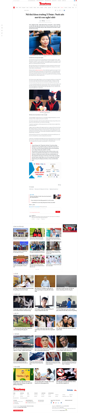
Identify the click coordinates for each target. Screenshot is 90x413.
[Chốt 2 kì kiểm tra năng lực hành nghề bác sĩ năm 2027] (53, 259)
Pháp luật (41, 7)
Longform (43, 393)
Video (73, 7)
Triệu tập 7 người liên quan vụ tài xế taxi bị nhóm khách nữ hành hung (22, 309)
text (58, 10)
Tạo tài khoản (37, 206)
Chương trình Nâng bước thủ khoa (43, 111)
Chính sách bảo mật (68, 400)
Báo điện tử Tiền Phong (45, 4)
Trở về (2, 36)
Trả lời (38, 219)
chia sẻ (56, 10)
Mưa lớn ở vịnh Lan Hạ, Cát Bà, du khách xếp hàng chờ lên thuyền (65, 289)
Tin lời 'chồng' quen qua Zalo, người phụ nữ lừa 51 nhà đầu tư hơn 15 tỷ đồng (66, 309)
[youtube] (76, 0)
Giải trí (59, 7)
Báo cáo (43, 219)
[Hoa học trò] (75, 390)
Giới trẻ (38, 7)
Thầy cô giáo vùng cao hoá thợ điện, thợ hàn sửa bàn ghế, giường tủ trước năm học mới (53, 252)
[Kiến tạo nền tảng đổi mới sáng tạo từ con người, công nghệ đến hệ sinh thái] (37, 245)
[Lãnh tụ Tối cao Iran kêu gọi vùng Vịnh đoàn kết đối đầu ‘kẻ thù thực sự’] (20, 356)
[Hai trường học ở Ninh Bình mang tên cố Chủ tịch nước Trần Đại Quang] (20, 232)
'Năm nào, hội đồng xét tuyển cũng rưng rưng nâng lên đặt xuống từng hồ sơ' (40, 197)
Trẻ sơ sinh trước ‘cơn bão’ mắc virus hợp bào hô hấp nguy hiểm (44, 382)
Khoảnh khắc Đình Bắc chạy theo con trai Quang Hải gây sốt (22, 328)
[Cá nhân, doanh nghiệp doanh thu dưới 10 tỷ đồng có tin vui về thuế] (23, 281)
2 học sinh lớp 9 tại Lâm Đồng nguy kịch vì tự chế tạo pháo (42, 200)
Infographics (51, 393)
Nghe (2, 25)
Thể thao (45, 7)
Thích (33, 219)
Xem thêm (76, 7)
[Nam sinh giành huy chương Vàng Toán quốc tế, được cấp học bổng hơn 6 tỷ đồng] (53, 232)
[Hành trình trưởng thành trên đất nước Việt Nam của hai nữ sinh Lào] (37, 232)
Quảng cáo (64, 0)
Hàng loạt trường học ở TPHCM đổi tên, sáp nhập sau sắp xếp (20, 252)
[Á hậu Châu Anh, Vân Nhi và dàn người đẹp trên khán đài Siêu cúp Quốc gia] (45, 321)
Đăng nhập (31, 206)
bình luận (62, 10)
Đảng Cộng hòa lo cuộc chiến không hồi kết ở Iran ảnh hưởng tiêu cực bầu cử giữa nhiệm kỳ (53, 363)
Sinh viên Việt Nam (48, 0)
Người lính (49, 7)
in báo (60, 10)
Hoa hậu (69, 7)
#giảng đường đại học (54, 189)
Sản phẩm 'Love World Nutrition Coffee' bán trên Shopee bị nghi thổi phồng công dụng (22, 383)
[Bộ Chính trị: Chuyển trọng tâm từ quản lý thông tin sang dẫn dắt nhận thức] (45, 281)
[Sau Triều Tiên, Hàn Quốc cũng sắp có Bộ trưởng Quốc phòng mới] (45, 342)
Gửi (57, 211)
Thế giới (35, 7)
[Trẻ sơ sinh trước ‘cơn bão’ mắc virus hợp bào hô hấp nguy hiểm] (45, 374)
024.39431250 (16, 403)
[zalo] (59, 403)
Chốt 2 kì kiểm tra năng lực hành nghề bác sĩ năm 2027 (53, 265)
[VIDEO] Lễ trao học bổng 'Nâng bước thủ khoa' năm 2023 (43, 202)
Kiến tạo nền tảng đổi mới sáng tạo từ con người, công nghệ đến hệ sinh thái (37, 252)
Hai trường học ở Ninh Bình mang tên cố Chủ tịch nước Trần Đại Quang (20, 238)
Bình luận (2, 33)
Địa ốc (27, 7)
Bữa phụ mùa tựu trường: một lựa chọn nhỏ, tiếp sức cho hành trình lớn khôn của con (37, 265)
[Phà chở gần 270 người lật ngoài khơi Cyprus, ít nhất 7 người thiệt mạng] (23, 342)
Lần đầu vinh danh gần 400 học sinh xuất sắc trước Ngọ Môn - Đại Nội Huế (20, 265)
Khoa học (66, 7)
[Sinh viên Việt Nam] (70, 390)
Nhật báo (22, 393)
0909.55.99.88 (29, 401)
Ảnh (28, 393)
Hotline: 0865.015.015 (31, 0)
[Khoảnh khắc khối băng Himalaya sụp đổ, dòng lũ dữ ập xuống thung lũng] (37, 356)
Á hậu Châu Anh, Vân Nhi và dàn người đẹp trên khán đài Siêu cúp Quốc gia (45, 329)
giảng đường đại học (39, 70)
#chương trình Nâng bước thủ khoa (41, 189)
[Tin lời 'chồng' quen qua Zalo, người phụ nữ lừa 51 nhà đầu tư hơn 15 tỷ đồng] (66, 302)
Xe (52, 7)
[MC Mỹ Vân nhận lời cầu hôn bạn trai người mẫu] (66, 321)
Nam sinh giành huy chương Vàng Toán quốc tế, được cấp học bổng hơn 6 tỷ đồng (53, 239)
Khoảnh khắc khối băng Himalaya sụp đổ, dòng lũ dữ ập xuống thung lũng (36, 363)
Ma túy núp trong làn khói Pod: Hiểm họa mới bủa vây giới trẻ (66, 382)
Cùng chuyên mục (18, 226)
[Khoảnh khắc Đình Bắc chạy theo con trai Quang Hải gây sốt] (23, 321)
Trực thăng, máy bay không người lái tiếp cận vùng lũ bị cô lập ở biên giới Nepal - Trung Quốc (69, 363)
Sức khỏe (31, 7)
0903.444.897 (41, 401)
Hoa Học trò (54, 0)
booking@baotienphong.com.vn (31, 402)
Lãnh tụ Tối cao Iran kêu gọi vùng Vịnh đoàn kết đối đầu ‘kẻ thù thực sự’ (20, 362)
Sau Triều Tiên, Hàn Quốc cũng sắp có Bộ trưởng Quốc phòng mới (45, 349)
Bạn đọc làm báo (18, 410)
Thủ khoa (31, 55)
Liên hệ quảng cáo (29, 400)
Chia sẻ (2, 28)
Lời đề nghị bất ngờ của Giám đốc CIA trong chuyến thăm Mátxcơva (66, 349)
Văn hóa (55, 7)
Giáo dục (62, 7)
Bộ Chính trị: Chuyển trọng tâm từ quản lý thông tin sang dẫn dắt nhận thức (44, 290)
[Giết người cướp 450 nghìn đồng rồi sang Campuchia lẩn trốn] (45, 302)
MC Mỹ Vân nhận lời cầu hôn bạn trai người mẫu (66, 328)
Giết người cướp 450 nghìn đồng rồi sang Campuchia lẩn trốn (44, 309)
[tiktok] (56, 402)
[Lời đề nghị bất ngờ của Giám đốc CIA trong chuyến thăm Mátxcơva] (66, 342)
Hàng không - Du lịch (65, 396)
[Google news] (61, 403)
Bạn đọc (56, 396)
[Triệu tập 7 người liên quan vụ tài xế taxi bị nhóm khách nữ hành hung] (23, 302)
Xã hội (17, 7)
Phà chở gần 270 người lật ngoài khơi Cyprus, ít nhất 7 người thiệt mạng (23, 349)
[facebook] (74, 0)
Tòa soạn (59, 0)
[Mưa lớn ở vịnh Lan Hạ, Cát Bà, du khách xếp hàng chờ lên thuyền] (66, 281)
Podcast (36, 393)
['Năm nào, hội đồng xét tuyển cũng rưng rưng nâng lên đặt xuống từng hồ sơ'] (57, 197)
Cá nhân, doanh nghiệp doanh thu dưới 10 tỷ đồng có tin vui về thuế (23, 289)
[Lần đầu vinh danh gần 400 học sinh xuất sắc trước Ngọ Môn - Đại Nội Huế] (20, 259)
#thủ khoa (31, 189)
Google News (64, 10)
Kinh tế (20, 7)
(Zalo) (32, 401)
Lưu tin (2, 30)
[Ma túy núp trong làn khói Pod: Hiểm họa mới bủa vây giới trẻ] (66, 374)
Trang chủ (14, 7)
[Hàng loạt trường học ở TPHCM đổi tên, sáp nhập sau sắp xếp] (20, 245)
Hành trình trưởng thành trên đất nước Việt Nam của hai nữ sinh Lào (36, 238)
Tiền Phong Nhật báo (40, 0)
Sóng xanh (23, 7)
